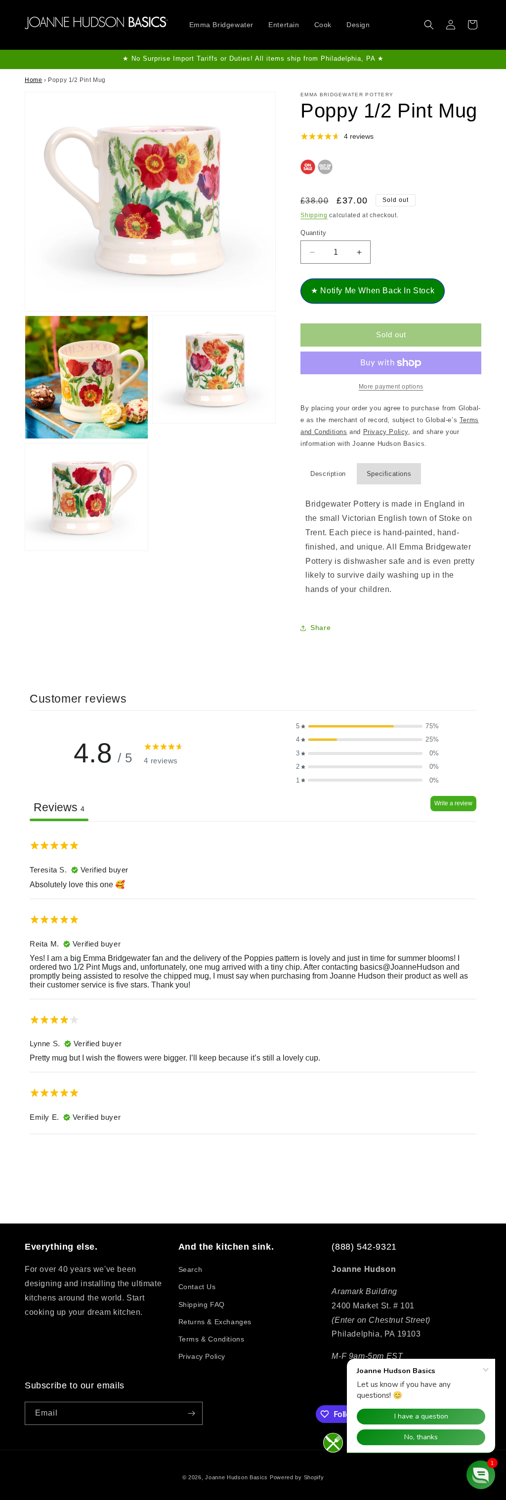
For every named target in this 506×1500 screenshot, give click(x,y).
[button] (429, 25)
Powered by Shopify (297, 1477)
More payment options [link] (391, 386)
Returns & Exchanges (215, 1322)
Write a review (453, 803)
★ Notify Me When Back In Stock (372, 290)
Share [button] (320, 628)
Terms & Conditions (211, 1339)
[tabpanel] (253, 982)
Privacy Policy (201, 1356)
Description (328, 473)
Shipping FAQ (201, 1304)
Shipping (314, 215)
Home (33, 80)
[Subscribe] (191, 1413)
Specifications (389, 473)
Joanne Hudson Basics (236, 1477)
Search (190, 1269)
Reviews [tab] (59, 807)
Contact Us (197, 1287)
